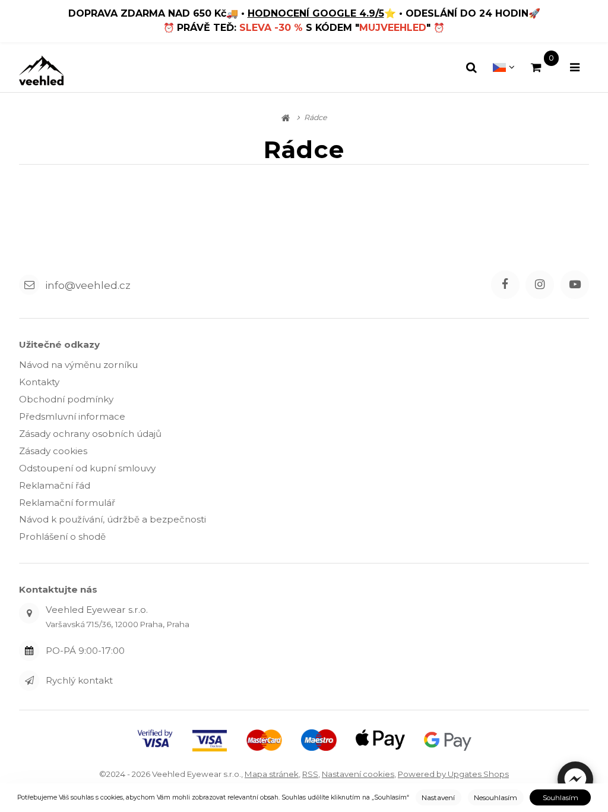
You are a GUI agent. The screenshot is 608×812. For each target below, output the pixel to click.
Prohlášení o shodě (62, 536)
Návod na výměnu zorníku (78, 364)
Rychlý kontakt (79, 680)
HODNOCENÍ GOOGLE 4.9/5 (316, 13)
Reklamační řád (54, 485)
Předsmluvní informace (72, 416)
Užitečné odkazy (59, 344)
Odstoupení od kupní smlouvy (87, 468)
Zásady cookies (53, 451)
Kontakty (39, 382)
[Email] (29, 285)
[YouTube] (574, 284)
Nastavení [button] (438, 798)
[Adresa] (29, 613)
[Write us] (29, 681)
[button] (575, 779)
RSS (310, 774)
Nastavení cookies (358, 774)
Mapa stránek (272, 774)
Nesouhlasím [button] (495, 798)
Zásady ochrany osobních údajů (90, 433)
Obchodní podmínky (66, 399)
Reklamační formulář (67, 502)
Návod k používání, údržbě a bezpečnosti (112, 519)
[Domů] (41, 70)
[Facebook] (505, 284)
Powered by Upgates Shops (453, 774)
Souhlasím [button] (560, 798)
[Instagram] (539, 284)
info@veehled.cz (88, 284)
